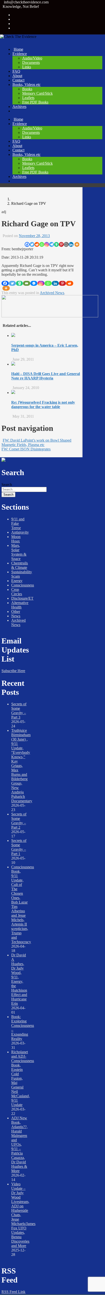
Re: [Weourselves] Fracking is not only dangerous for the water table (43, 404)
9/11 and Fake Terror (17, 523)
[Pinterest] (61, 244)
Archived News (52, 293)
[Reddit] (36, 244)
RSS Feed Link (13, 1292)
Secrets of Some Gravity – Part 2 (18, 820)
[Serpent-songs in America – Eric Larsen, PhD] (13, 335)
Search (6, 484)
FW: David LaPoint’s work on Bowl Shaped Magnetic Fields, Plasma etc (36, 442)
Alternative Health (19, 605)
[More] (77, 244)
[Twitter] (32, 244)
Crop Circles (16, 591)
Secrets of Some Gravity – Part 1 (18, 847)
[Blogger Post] (66, 244)
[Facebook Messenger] (33, 283)
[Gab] (56, 244)
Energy (16, 581)
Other (15, 611)
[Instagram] (46, 244)
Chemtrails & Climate (19, 565)
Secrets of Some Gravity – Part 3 (18, 710)
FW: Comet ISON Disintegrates (26, 449)
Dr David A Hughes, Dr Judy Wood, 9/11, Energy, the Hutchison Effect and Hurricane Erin (19, 979)
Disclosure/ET (22, 598)
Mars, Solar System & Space (18, 552)
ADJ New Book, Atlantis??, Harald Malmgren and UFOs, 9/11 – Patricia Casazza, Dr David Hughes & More (19, 1144)
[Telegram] (51, 244)
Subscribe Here (13, 671)
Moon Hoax (16, 539)
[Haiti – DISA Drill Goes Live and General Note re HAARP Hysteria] (13, 364)
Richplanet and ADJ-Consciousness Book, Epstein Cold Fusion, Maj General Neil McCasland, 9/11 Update (22, 1078)
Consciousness (22, 585)
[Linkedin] (71, 244)
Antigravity (20, 532)
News (15, 616)
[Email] (26, 283)
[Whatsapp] (41, 244)
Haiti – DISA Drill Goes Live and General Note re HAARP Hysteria (45, 376)
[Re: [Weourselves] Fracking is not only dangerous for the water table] (13, 392)
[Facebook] (27, 244)
